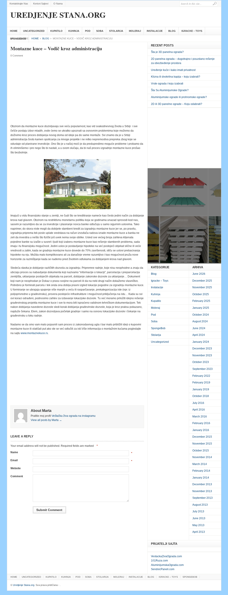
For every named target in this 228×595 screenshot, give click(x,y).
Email (14, 460)
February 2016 (201, 423)
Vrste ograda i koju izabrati (167, 83)
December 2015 (202, 436)
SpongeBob (18, 38)
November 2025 (202, 287)
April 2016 (198, 409)
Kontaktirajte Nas (19, 3)
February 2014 (201, 470)
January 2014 (200, 477)
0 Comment (16, 55)
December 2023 (202, 348)
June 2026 (198, 273)
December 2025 (202, 280)
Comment (16, 476)
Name (14, 452)
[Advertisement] (77, 91)
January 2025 (200, 307)
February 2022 (201, 375)
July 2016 (198, 403)
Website (15, 468)
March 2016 (199, 416)
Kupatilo (56, 31)
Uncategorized (34, 31)
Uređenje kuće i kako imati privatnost (173, 70)
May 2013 (198, 525)
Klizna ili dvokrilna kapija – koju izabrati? (175, 76)
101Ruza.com (159, 560)
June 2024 (198, 328)
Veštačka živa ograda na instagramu (74, 415)
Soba (99, 31)
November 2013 (202, 491)
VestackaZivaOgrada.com (166, 556)
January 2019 (200, 389)
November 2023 (202, 355)
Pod (87, 31)
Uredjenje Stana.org (58, 14)
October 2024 (200, 314)
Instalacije (155, 31)
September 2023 (202, 369)
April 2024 (198, 335)
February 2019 (201, 382)
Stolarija (116, 31)
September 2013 (202, 497)
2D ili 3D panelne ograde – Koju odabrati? (176, 104)
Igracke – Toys (191, 31)
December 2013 (202, 484)
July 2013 (198, 511)
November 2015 (202, 443)
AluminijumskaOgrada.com (167, 565)
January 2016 (200, 430)
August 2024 (200, 321)
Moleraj (135, 31)
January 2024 (200, 341)
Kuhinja (73, 31)
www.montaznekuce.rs (34, 333)
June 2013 (198, 518)
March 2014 (199, 464)
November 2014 (202, 457)
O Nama (58, 3)
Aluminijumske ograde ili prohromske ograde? (179, 97)
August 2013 (200, 504)
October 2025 (200, 294)
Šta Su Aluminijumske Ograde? (170, 90)
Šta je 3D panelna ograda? (167, 52)
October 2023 (200, 362)
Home (13, 31)
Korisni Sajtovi (40, 3)
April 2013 (198, 531)
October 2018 (200, 396)
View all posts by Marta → (46, 420)
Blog (172, 31)
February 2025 (201, 301)
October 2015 (200, 450)
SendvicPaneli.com (162, 569)
